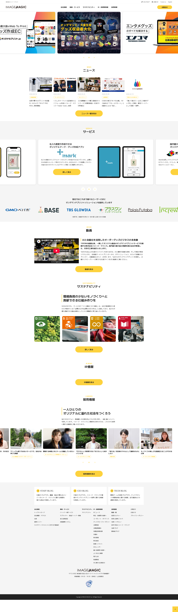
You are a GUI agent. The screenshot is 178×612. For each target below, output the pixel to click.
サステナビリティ (89, 7)
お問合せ (165, 7)
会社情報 (64, 7)
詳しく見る (89, 349)
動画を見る (89, 269)
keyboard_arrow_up (175, 609)
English (170, 2)
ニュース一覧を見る (89, 113)
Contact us (163, 2)
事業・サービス (75, 7)
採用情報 (114, 7)
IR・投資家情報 (103, 7)
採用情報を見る (89, 474)
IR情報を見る (89, 382)
